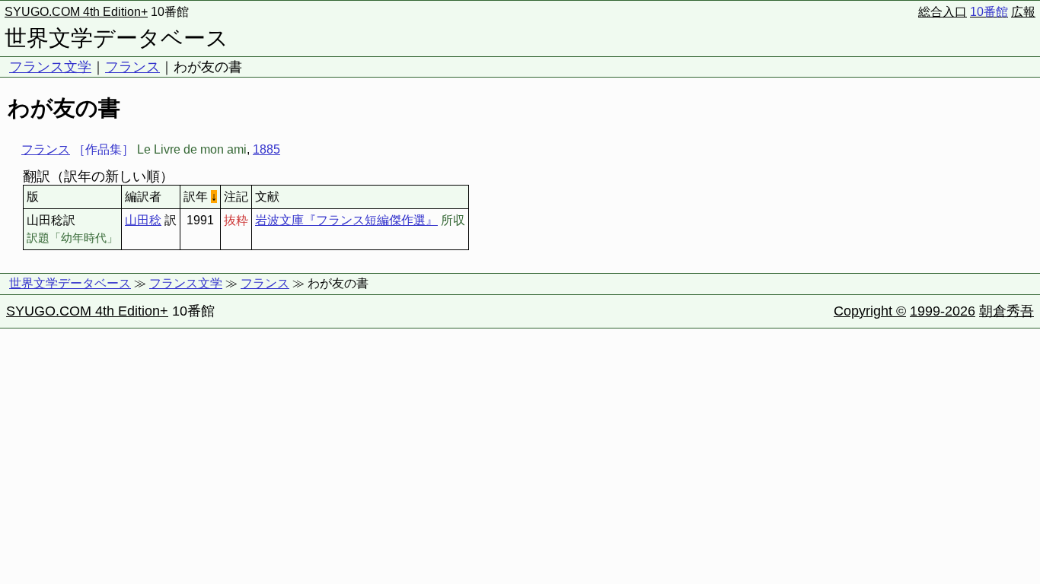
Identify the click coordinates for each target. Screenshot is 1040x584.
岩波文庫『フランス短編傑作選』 (346, 220)
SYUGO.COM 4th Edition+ (76, 11)
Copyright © (870, 311)
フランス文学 (50, 67)
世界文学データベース (116, 38)
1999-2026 (942, 311)
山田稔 (143, 220)
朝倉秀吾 (1006, 311)
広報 (1023, 11)
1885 (266, 149)
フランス (132, 67)
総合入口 (942, 11)
